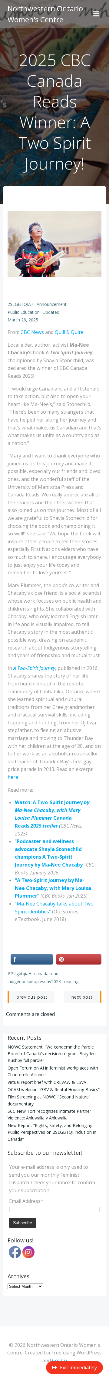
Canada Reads (47, 973)
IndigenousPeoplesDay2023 (34, 981)
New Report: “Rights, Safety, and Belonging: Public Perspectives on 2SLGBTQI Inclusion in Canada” (52, 1132)
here (13, 777)
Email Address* (26, 1201)
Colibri (59, 1360)
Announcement (52, 304)
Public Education (24, 312)
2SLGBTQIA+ (21, 304)
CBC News (32, 332)
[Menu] (96, 14)
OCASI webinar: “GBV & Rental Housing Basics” (54, 1089)
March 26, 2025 (23, 320)
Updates (51, 312)
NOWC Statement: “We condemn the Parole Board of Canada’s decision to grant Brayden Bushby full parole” (52, 1053)
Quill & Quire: (69, 332)
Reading (71, 981)
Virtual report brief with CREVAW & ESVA (47, 1082)
